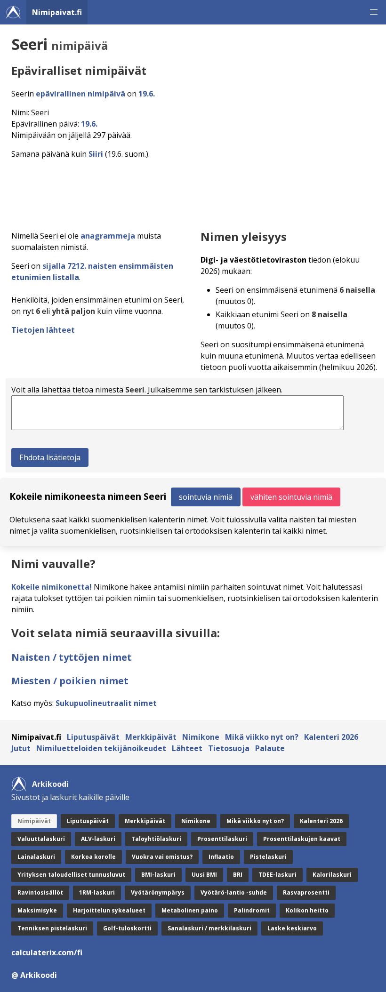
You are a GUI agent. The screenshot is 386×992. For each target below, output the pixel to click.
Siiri (95, 154)
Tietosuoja (228, 748)
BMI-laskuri (158, 875)
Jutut (21, 748)
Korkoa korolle (93, 857)
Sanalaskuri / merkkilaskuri (209, 928)
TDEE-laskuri (277, 875)
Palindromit (252, 910)
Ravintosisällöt (40, 892)
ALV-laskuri (98, 839)
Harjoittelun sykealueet (109, 910)
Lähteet (187, 748)
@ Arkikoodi (34, 975)
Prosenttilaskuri (222, 839)
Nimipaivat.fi (57, 12)
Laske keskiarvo (292, 928)
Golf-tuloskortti (127, 928)
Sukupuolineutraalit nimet (106, 703)
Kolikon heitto (307, 910)
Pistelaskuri (268, 857)
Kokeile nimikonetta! (51, 587)
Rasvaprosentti (306, 892)
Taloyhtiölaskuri (156, 839)
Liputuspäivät (93, 737)
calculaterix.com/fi (46, 952)
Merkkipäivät (151, 737)
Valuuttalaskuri (41, 839)
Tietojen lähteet (43, 330)
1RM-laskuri (97, 892)
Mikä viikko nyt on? (261, 737)
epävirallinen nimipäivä (80, 93)
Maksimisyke (37, 910)
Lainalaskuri (36, 857)
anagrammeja (107, 236)
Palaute (270, 748)
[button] (374, 12)
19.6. (146, 93)
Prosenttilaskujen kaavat (301, 839)
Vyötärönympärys (158, 892)
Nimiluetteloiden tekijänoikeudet (101, 748)
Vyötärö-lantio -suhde (234, 892)
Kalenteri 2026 (331, 737)
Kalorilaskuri (332, 875)
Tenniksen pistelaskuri (52, 928)
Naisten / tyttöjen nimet (71, 657)
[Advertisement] (194, 192)
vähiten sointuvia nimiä (291, 497)
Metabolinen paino (189, 910)
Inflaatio (221, 857)
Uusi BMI (204, 875)
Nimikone (200, 737)
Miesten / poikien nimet (70, 680)
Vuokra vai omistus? (162, 857)
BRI (237, 875)
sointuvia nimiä (206, 497)
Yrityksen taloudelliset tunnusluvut (71, 875)
